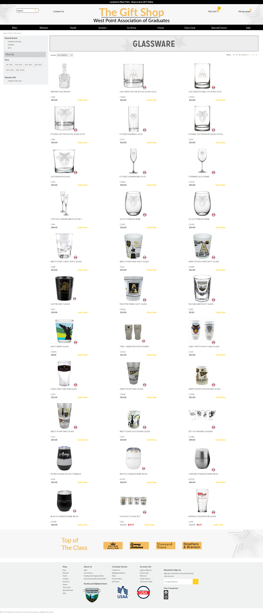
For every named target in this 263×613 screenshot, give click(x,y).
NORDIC (11, 45)
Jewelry (102, 27)
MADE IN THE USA (14, 81)
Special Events (219, 27)
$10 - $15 (18, 65)
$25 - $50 (10, 70)
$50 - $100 (20, 70)
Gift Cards (115, 582)
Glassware (17, 33)
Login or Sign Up (145, 570)
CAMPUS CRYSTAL (15, 42)
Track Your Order (146, 582)
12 (234, 55)
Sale (248, 27)
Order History (145, 579)
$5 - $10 (9, 65)
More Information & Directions (95, 579)
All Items (244, 55)
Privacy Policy (117, 579)
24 (237, 55)
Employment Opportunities (94, 576)
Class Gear (190, 27)
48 (240, 55)
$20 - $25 (38, 65)
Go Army (131, 27)
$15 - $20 (28, 65)
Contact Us (58, 11)
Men (14, 27)
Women (44, 27)
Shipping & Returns (119, 573)
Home (160, 27)
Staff (85, 570)
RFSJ (9, 48)
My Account (244, 11)
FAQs (114, 576)
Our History (88, 573)
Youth (73, 27)
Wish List (143, 576)
